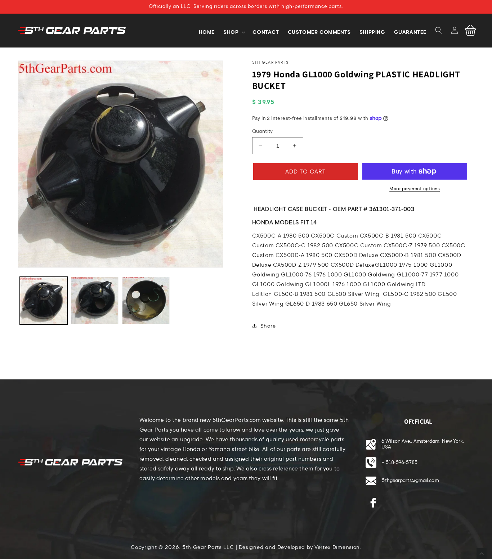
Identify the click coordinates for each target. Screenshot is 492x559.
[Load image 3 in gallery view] (146, 300)
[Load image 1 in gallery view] (43, 300)
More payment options (414, 188)
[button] (439, 30)
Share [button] (268, 326)
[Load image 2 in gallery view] (94, 300)
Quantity (262, 131)
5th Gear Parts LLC (208, 547)
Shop (230, 32)
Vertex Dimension (337, 547)
